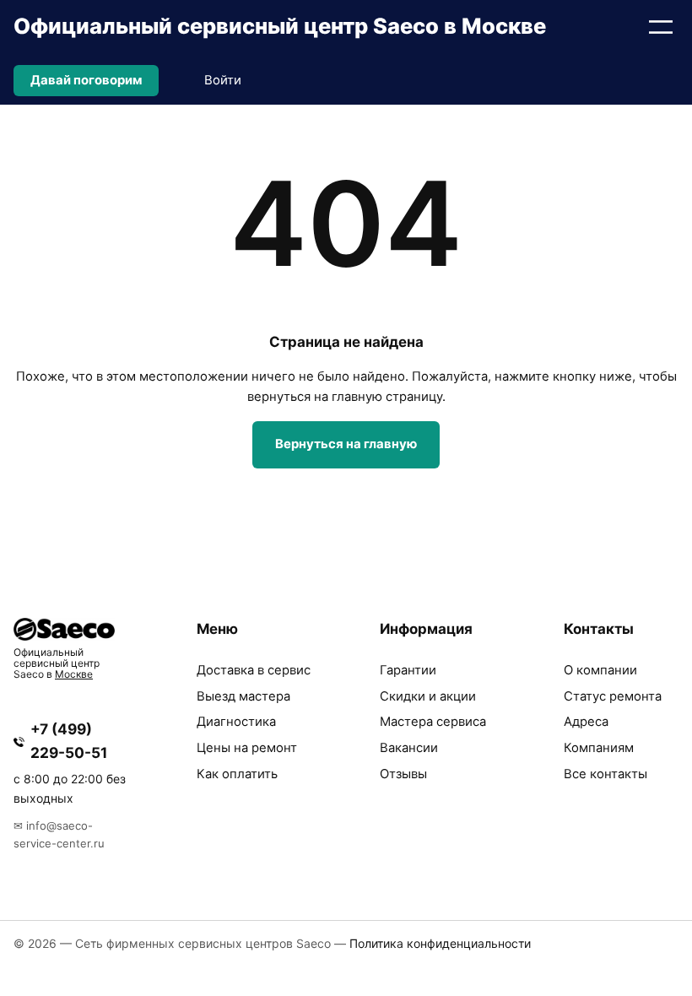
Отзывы (403, 774)
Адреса (586, 721)
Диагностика (236, 721)
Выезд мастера (243, 696)
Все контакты (605, 774)
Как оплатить (237, 774)
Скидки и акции (428, 696)
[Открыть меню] (660, 27)
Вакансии (409, 747)
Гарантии (408, 670)
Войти (222, 80)
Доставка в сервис (254, 670)
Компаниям (599, 747)
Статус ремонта (613, 696)
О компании (600, 670)
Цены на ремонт (247, 747)
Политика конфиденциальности (440, 943)
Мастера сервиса (433, 721)
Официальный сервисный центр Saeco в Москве (280, 26)
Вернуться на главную (346, 444)
